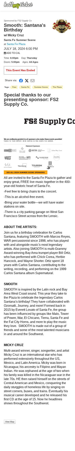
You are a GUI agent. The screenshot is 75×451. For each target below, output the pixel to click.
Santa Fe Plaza (16, 44)
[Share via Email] (32, 80)
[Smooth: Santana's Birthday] (61, 28)
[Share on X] (27, 80)
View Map (9, 421)
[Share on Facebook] (21, 80)
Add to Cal (13, 53)
